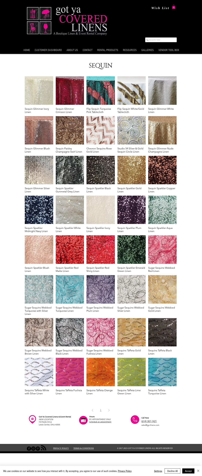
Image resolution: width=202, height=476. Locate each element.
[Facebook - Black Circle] (29, 448)
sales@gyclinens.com (150, 425)
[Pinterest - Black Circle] (38, 448)
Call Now (145, 418)
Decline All (172, 471)
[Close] (198, 470)
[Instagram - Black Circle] (33, 448)
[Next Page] (109, 410)
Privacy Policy (125, 471)
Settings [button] (158, 471)
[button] (173, 7)
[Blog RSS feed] (43, 448)
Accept (188, 471)
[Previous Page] (92, 410)
